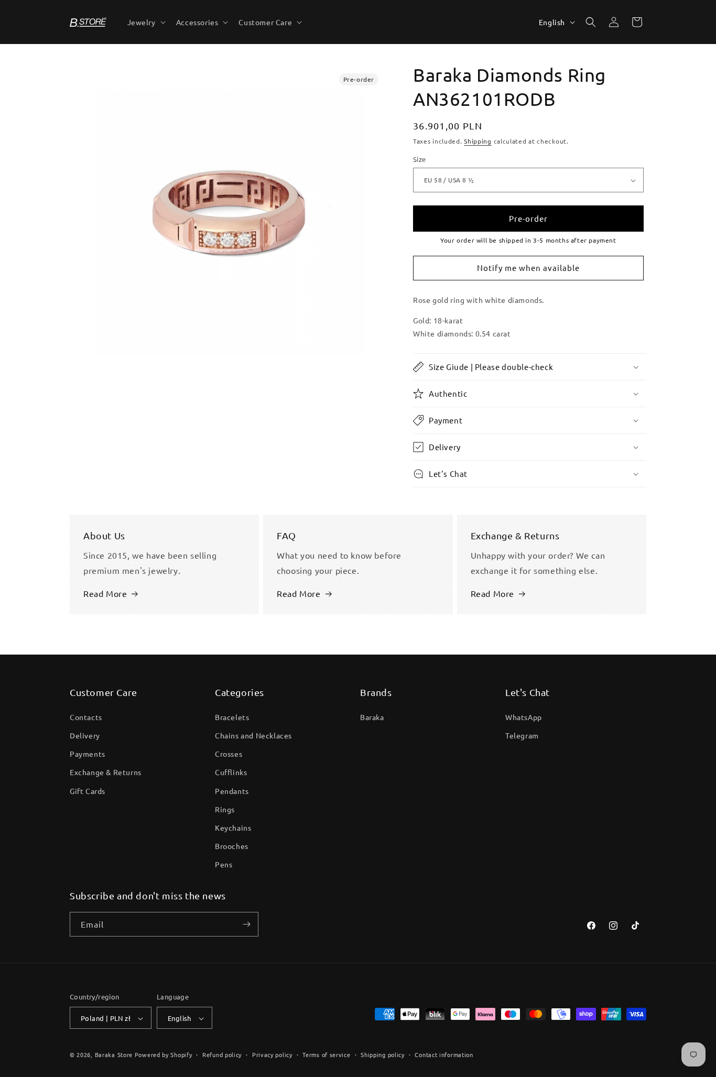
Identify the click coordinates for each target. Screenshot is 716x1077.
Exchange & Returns (106, 772)
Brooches (231, 845)
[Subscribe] (246, 924)
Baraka (372, 716)
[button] (145, 22)
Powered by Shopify (163, 1055)
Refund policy (222, 1054)
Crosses (228, 753)
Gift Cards (87, 790)
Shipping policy (383, 1054)
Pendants (232, 790)
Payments (87, 753)
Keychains (233, 827)
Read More (105, 593)
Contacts (86, 716)
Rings (225, 808)
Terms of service (326, 1054)
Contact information (444, 1054)
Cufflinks (231, 772)
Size (419, 159)
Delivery (85, 734)
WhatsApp (523, 716)
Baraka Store (114, 1055)
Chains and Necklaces (253, 734)
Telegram (522, 734)
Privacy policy (272, 1054)
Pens (223, 864)
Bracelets (232, 716)
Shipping (478, 141)
